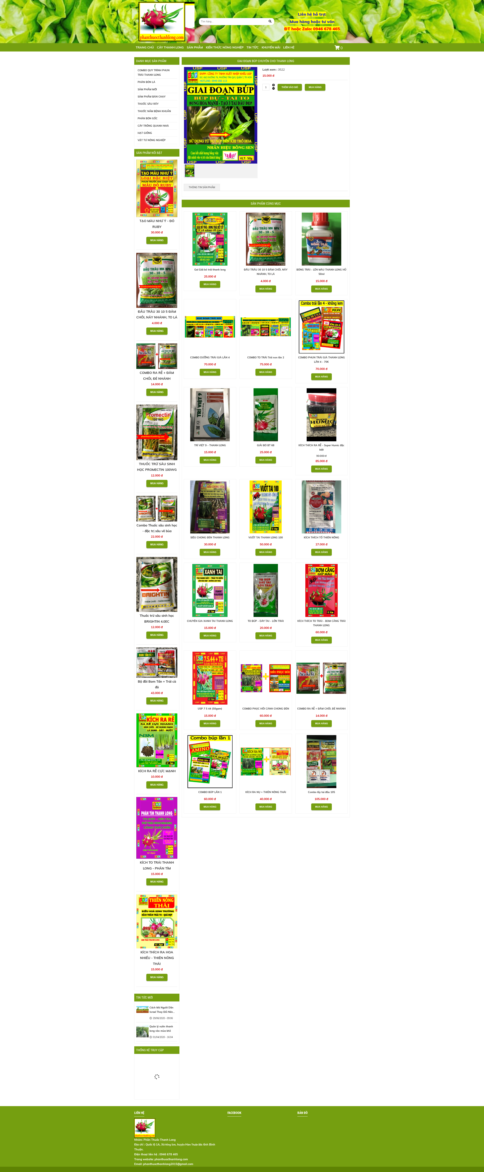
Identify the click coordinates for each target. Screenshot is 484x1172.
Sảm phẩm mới (147, 89)
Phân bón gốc (147, 118)
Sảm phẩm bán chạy (151, 96)
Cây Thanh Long (170, 47)
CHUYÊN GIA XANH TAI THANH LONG (210, 620)
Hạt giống (145, 132)
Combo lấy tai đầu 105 (321, 792)
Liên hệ (288, 47)
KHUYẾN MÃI (271, 47)
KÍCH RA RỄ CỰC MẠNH (157, 771)
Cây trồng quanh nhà (153, 125)
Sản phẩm (195, 47)
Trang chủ (145, 47)
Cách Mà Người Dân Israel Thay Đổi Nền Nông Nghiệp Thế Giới (162, 1012)
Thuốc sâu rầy (148, 103)
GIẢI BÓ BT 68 (265, 445)
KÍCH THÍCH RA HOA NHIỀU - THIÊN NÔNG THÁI (157, 958)
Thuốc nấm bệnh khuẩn (154, 111)
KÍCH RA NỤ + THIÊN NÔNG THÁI (265, 792)
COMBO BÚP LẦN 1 (210, 792)
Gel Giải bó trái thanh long (210, 269)
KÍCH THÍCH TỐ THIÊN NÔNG (321, 537)
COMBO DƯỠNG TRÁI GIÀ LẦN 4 (210, 357)
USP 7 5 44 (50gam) (210, 708)
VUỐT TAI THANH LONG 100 (265, 537)
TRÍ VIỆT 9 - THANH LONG (210, 445)
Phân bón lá (146, 81)
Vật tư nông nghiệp (152, 140)
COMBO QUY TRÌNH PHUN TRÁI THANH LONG (154, 72)
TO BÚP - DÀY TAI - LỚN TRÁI (266, 620)
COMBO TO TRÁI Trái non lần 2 (265, 357)
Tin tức (253, 47)
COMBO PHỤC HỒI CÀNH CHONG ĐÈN (265, 708)
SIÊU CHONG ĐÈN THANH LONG (210, 537)
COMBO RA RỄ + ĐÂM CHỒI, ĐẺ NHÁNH (321, 708)
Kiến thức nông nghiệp (225, 47)
